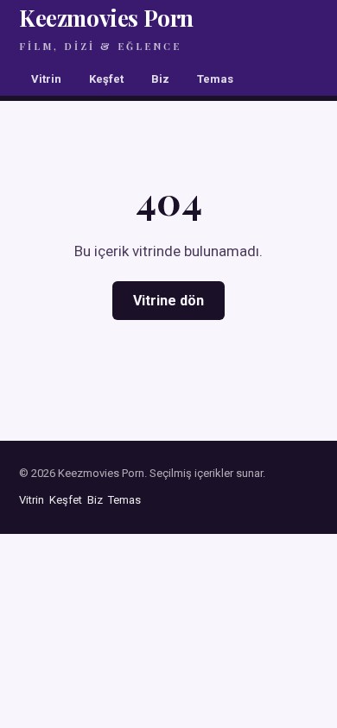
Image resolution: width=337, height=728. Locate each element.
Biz (160, 78)
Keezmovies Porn (106, 28)
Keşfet (106, 78)
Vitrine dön (168, 300)
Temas (215, 78)
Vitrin (46, 78)
